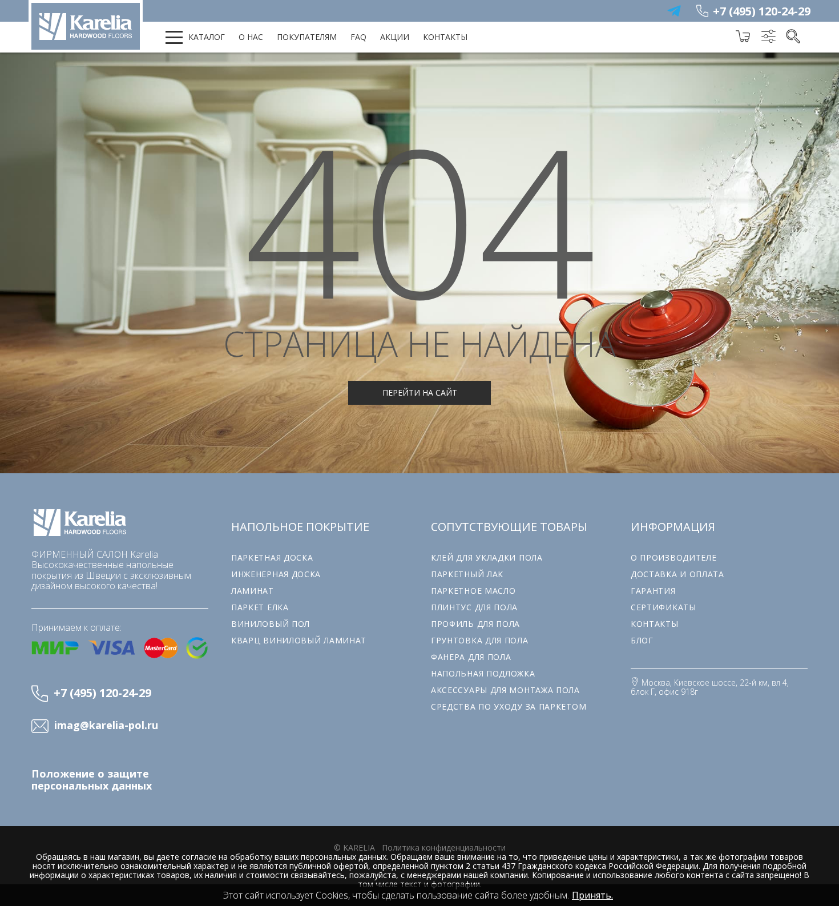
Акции (394, 36)
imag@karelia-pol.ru (106, 725)
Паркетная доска (272, 557)
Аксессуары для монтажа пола (505, 689)
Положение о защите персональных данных (91, 780)
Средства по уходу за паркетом (508, 706)
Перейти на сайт (419, 392)
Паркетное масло (473, 590)
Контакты (445, 36)
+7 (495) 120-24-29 (761, 11)
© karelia (354, 847)
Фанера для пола (471, 656)
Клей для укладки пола (487, 557)
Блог (642, 640)
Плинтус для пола (474, 607)
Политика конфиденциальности (444, 847)
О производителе (674, 557)
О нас (251, 36)
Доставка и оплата (677, 574)
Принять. (592, 895)
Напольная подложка (483, 673)
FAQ (358, 36)
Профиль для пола (475, 623)
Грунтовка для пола (480, 640)
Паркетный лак (467, 574)
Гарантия (653, 590)
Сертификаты (663, 607)
